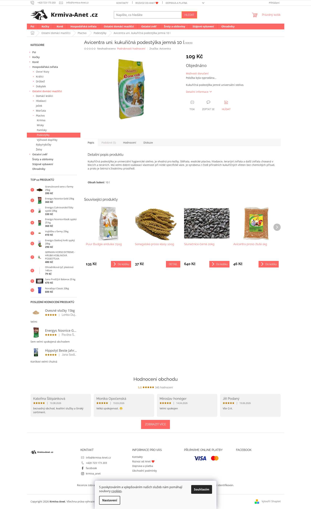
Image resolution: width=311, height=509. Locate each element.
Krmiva (41, 120)
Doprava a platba (176, 3)
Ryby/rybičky (43, 144)
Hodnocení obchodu (155, 379)
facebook (91, 468)
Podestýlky (43, 135)
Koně (35, 62)
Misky (40, 125)
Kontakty (122, 3)
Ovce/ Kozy (42, 71)
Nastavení (109, 500)
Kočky (36, 57)
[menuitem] (32, 26)
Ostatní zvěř (39, 154)
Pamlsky (42, 130)
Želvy (39, 149)
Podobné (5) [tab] (108, 142)
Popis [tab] (91, 142)
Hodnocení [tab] (129, 142)
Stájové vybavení (42, 164)
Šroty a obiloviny (42, 159)
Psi (34, 52)
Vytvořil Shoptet (271, 501)
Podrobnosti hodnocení (131, 48)
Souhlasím (201, 489)
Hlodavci (41, 101)
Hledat (189, 14)
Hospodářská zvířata (45, 67)
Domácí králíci (44, 96)
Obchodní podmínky (144, 470)
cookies (116, 491)
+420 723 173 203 (96, 463)
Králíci (40, 76)
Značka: (160, 48)
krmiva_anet (93, 473)
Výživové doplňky (47, 140)
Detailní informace (197, 91)
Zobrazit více (155, 424)
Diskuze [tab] (148, 142)
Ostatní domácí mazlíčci (47, 91)
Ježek (39, 105)
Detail (173, 264)
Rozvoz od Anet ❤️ (146, 3)
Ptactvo (40, 115)
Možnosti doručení (197, 73)
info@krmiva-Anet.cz (98, 457)
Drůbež (40, 81)
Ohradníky (38, 169)
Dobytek (41, 86)
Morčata (41, 110)
